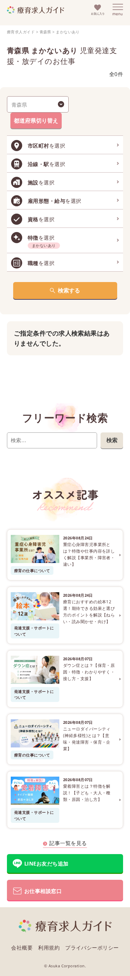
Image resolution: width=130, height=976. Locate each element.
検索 (112, 440)
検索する (69, 290)
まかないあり (68, 31)
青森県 (45, 31)
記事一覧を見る (68, 842)
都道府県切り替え (36, 120)
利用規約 (49, 947)
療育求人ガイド (21, 31)
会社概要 (22, 947)
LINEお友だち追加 (46, 863)
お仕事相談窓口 (43, 890)
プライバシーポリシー (92, 947)
